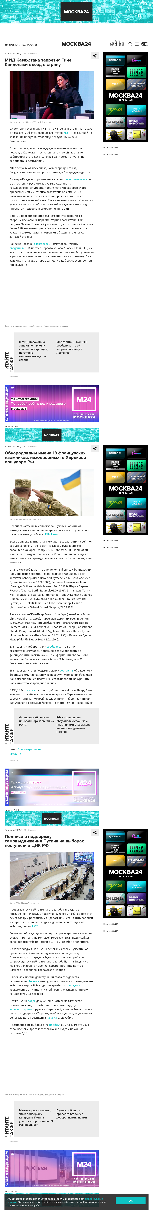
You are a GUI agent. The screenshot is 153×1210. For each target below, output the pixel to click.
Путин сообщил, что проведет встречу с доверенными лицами (71, 1114)
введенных (17, 248)
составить (67, 671)
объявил (33, 981)
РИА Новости (54, 534)
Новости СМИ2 (12, 426)
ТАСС (35, 926)
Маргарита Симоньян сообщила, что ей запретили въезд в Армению (71, 347)
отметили (30, 690)
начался (51, 1018)
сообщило (53, 647)
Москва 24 (76, 44)
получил (74, 985)
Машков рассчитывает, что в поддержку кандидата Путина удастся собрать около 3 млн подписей (36, 1118)
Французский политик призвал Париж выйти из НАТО (36, 721)
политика (14, 376)
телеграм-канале (75, 179)
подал (32, 1001)
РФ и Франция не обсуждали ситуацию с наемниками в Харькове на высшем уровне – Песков (73, 725)
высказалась (41, 244)
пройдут (55, 1025)
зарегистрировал (21, 1009)
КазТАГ (68, 133)
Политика (32, 53)
